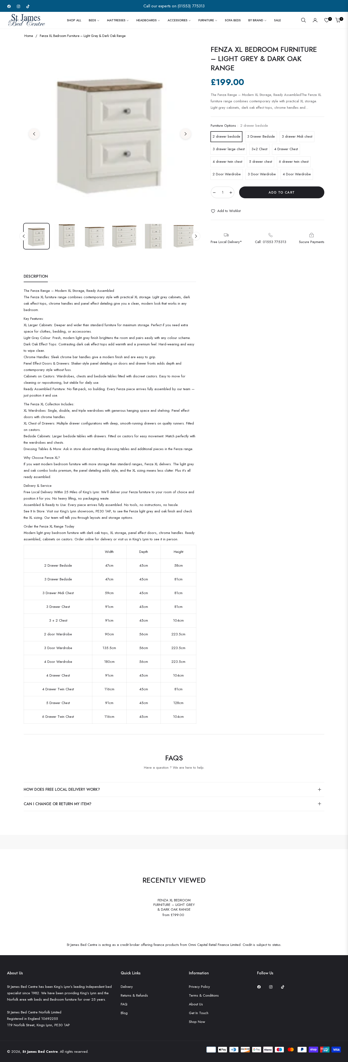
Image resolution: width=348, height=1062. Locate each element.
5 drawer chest (260, 161)
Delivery (127, 986)
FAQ (124, 1004)
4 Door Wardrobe (297, 174)
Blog (124, 1013)
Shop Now (197, 1021)
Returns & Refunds (134, 995)
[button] (303, 20)
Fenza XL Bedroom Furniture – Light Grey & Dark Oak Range (174, 905)
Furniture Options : (239, 125)
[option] (110, 131)
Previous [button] (34, 134)
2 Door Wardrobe (227, 174)
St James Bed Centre (40, 1051)
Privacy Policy (199, 986)
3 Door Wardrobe (262, 174)
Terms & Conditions (204, 995)
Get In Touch (198, 1013)
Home (28, 35)
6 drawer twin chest (293, 161)
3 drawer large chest (229, 149)
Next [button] (185, 134)
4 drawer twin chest (227, 161)
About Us (196, 1004)
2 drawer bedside (226, 136)
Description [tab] (36, 276)
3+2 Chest (259, 149)
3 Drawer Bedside (261, 136)
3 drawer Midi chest (297, 136)
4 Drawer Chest (286, 149)
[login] (315, 20)
